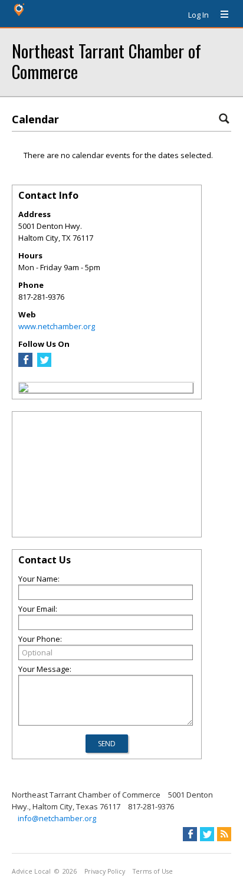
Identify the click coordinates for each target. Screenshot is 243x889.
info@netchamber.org (57, 818)
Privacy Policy (104, 871)
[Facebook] (25, 364)
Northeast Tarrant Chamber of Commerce (106, 61)
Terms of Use (153, 871)
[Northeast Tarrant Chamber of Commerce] (23, 389)
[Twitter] (44, 364)
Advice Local (31, 871)
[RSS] (224, 834)
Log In (198, 14)
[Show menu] (220, 14)
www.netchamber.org (56, 326)
